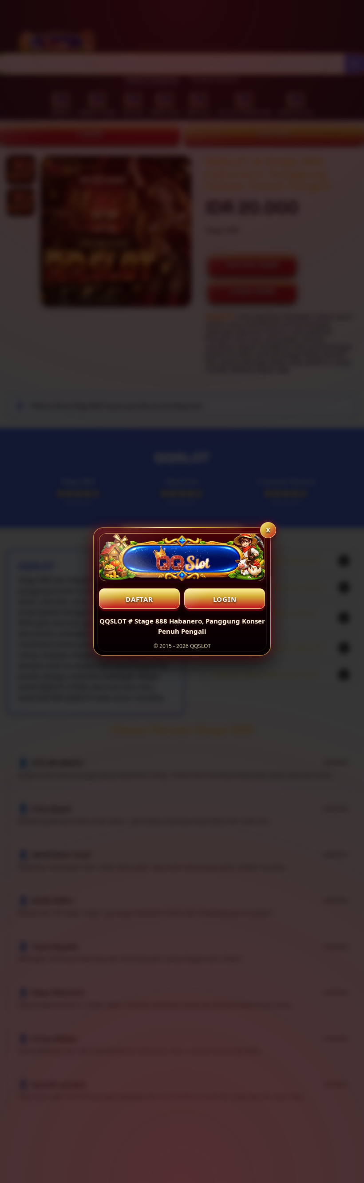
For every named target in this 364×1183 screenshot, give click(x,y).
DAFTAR (139, 599)
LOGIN (225, 599)
